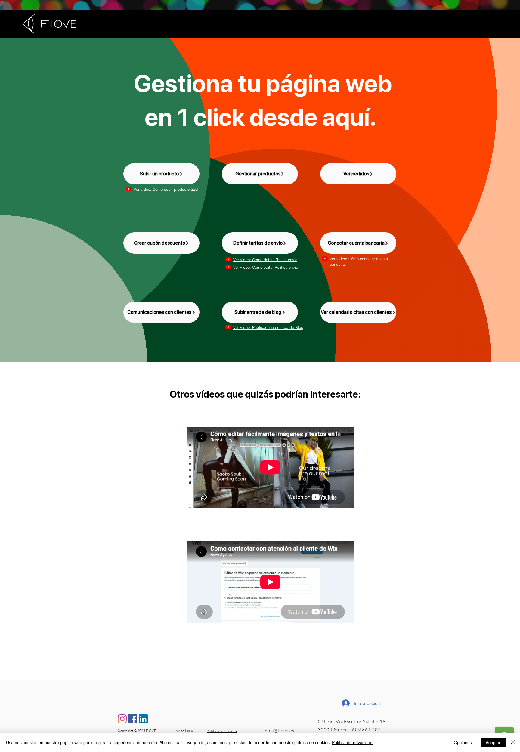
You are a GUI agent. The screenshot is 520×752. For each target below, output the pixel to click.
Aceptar (493, 742)
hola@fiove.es (279, 730)
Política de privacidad (352, 742)
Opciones (463, 742)
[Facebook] (132, 718)
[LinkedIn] (143, 718)
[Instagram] (122, 718)
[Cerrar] (512, 742)
